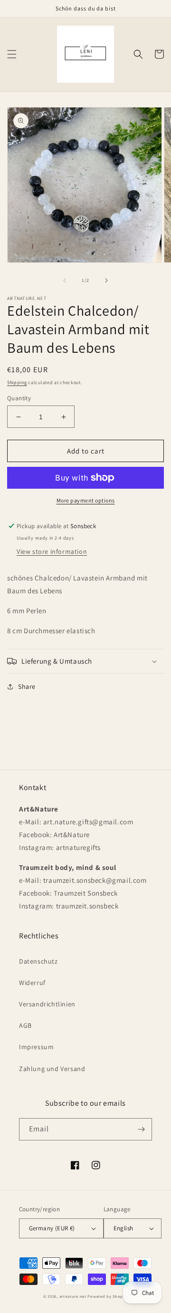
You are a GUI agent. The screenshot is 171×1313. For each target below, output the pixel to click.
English (123, 1228)
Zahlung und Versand (52, 1068)
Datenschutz (38, 961)
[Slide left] (64, 280)
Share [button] (27, 686)
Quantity (19, 398)
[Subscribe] (141, 1129)
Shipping (17, 382)
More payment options (86, 500)
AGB (25, 1025)
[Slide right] (106, 280)
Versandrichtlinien (47, 1004)
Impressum (36, 1047)
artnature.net (72, 1296)
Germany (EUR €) (52, 1228)
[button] (11, 54)
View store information (52, 551)
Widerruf (32, 982)
